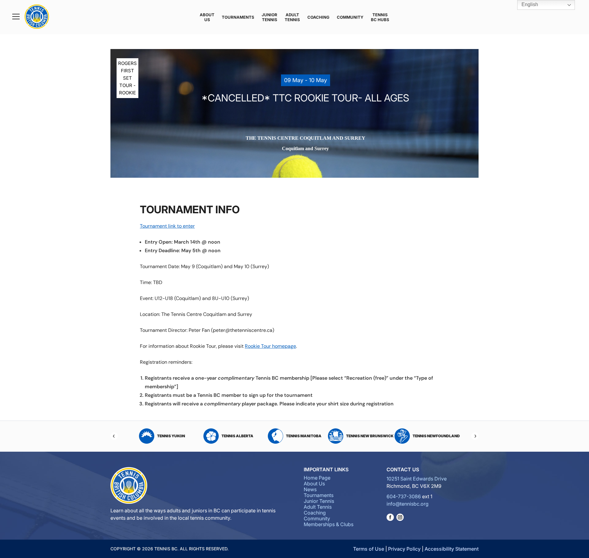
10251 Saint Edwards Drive (417, 479)
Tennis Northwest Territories (431, 436)
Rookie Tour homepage (270, 346)
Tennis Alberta (171, 436)
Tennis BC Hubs (380, 17)
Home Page (317, 478)
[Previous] (114, 436)
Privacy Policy (404, 549)
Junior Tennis (269, 17)
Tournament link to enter (167, 226)
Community (350, 17)
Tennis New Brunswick (303, 436)
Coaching (318, 17)
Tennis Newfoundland (370, 436)
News (310, 489)
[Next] (475, 436)
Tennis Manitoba (237, 436)
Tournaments (238, 17)
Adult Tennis (292, 17)
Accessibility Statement (452, 549)
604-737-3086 (404, 496)
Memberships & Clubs (328, 524)
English (529, 4)
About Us (207, 17)
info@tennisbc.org (408, 504)
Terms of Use (368, 549)
